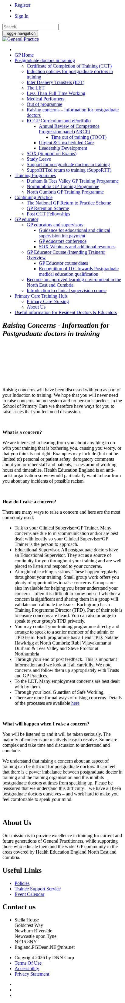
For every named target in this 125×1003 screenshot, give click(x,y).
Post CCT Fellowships (48, 213)
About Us (36, 306)
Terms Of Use (28, 963)
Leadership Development (63, 148)
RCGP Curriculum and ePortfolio (59, 120)
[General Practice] (20, 39)
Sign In (22, 16)
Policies (22, 883)
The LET (36, 87)
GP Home (24, 55)
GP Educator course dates (63, 263)
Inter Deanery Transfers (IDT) (55, 82)
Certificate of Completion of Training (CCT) (69, 65)
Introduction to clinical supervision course (66, 290)
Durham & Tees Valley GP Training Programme (73, 180)
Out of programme (44, 104)
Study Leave (39, 159)
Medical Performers (45, 98)
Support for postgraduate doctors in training (68, 164)
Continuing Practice (33, 197)
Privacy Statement (32, 974)
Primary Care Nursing (48, 301)
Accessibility (27, 968)
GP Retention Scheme (48, 208)
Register (22, 5)
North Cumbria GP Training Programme (65, 191)
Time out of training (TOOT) (78, 137)
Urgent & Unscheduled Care (66, 142)
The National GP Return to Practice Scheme (69, 202)
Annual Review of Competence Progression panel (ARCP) (69, 129)
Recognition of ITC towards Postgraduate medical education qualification (79, 271)
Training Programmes (35, 175)
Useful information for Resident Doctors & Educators (66, 312)
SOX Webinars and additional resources (77, 246)
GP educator (26, 219)
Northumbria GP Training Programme (63, 186)
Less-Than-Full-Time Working (56, 93)
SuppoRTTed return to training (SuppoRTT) (69, 170)
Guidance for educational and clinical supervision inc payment (74, 233)
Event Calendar (29, 894)
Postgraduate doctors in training (45, 60)
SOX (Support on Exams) (51, 153)
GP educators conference (62, 241)
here (75, 703)
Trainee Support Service (38, 888)
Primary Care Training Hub (41, 296)
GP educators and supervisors (55, 224)
